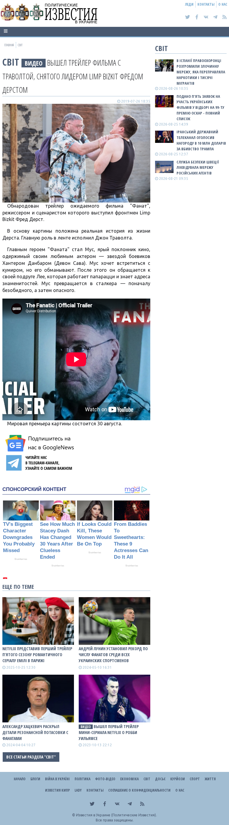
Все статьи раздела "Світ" (31, 757)
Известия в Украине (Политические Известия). (116, 815)
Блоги (35, 778)
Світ (10, 61)
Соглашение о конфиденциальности (139, 790)
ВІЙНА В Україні (57, 778)
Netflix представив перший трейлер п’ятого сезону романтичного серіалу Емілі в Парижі (37, 654)
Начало (20, 778)
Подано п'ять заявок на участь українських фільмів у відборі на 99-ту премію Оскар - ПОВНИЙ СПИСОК (200, 107)
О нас (222, 4)
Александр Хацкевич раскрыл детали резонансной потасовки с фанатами (35, 732)
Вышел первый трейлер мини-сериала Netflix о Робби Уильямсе (109, 732)
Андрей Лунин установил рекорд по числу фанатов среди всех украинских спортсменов (113, 654)
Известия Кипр (57, 790)
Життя (210, 778)
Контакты (205, 4)
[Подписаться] (40, 443)
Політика (82, 778)
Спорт (195, 778)
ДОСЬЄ (160, 778)
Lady (78, 790)
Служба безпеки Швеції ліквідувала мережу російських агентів (198, 167)
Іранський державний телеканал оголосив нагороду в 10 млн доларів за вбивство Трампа (201, 140)
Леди (189, 4)
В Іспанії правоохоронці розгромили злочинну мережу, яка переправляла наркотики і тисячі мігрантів (201, 72)
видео (34, 63)
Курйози (177, 778)
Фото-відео (105, 778)
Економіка (129, 778)
